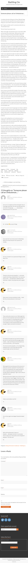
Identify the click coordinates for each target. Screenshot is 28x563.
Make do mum (12, 307)
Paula (4, 175)
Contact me (14, 561)
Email (2, 487)
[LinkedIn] (9, 519)
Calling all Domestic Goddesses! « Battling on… (15, 445)
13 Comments (5, 177)
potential (14, 172)
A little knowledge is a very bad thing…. (12, 182)
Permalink (11, 198)
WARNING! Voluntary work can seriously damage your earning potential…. (14, 186)
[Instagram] (5, 519)
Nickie (10, 357)
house (5, 170)
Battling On (14, 2)
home (18, 175)
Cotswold (13, 169)
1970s (7, 169)
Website (3, 494)
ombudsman (7, 172)
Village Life (22, 175)
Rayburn (19, 172)
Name (2, 480)
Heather (11, 407)
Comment (3, 461)
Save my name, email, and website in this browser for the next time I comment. (13, 503)
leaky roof (11, 170)
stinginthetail (12, 215)
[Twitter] (2, 519)
